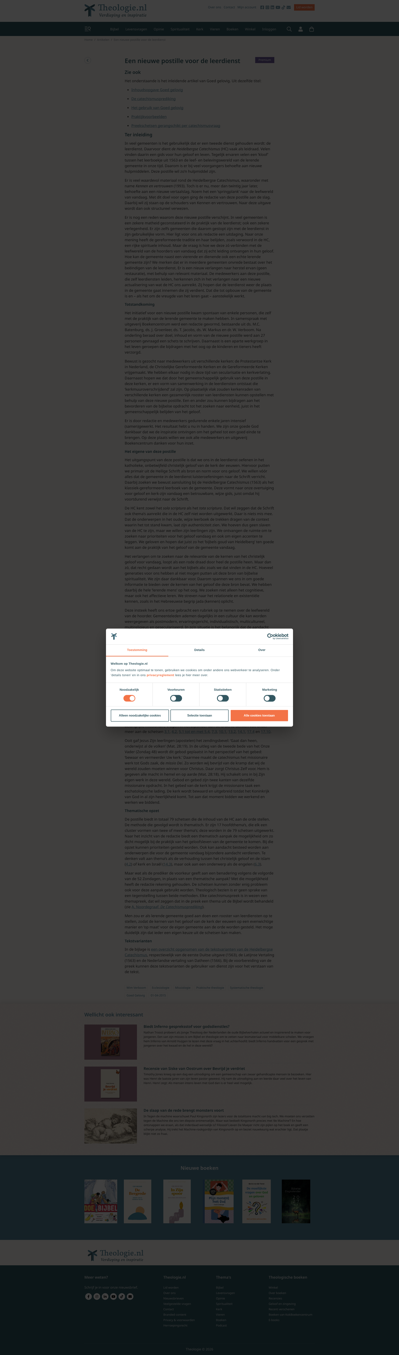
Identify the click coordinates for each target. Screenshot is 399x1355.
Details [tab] (199, 650)
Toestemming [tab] (137, 650)
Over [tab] (262, 650)
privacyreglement (160, 675)
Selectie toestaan (199, 715)
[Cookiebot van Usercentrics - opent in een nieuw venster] (270, 636)
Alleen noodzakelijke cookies (140, 715)
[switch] (176, 698)
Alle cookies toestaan (259, 715)
